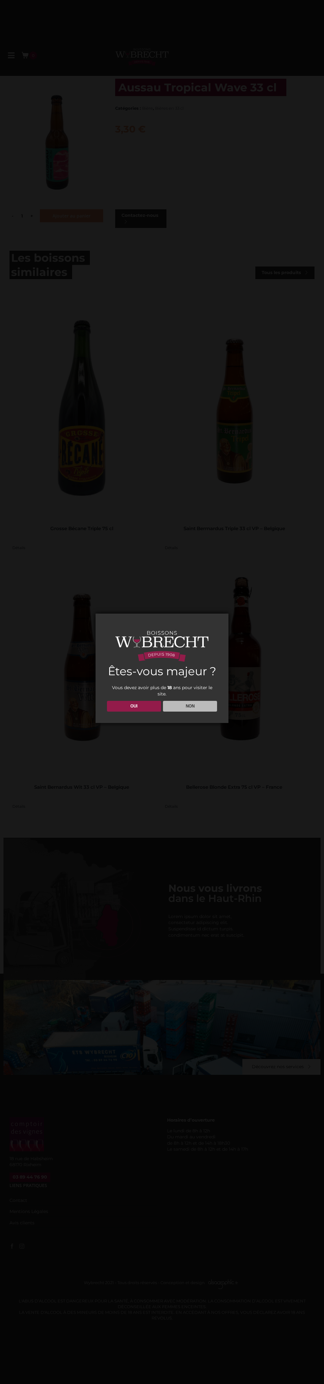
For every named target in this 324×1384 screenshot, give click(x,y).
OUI (134, 706)
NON (190, 706)
